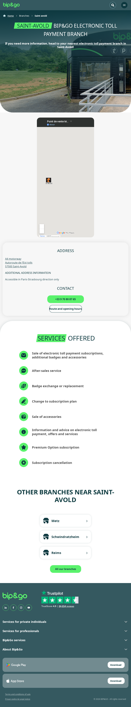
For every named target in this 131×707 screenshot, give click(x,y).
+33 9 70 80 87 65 (65, 299)
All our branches (65, 569)
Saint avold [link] (41, 15)
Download (115, 664)
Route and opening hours (65, 309)
